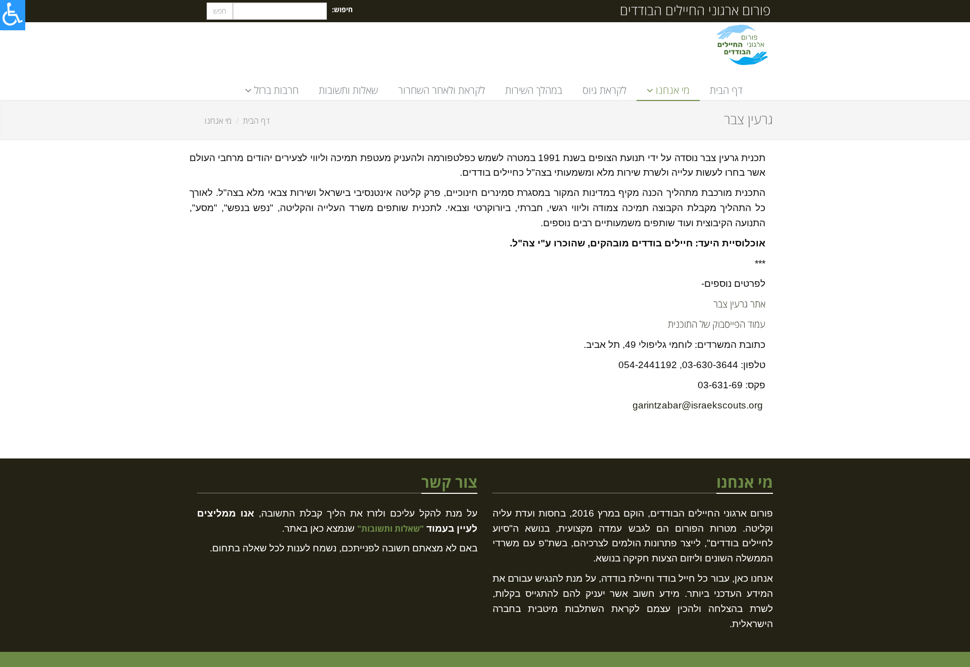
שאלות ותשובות (348, 90)
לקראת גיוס (604, 90)
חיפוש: (342, 9)
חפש (219, 11)
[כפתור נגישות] (12, 15)
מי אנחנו (218, 120)
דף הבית (726, 90)
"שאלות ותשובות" (390, 528)
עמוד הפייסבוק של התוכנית (716, 324)
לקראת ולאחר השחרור (441, 90)
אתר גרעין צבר (739, 303)
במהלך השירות (533, 90)
